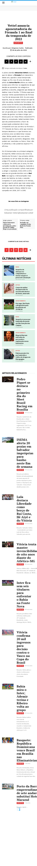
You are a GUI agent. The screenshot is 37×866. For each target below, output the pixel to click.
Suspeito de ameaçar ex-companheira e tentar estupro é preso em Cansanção (23, 273)
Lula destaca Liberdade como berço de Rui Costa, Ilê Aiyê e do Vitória (24, 508)
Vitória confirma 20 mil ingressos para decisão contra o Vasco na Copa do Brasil (24, 647)
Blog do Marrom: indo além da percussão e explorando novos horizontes (22, 339)
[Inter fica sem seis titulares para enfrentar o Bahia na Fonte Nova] (8, 583)
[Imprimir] (25, 62)
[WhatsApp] (21, 62)
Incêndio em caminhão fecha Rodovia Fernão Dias (25, 225)
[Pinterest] (16, 62)
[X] (11, 62)
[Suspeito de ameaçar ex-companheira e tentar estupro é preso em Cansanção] (9, 270)
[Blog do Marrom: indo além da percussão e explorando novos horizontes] (9, 336)
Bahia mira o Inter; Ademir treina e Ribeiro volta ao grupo (23, 698)
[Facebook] (7, 62)
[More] (30, 62)
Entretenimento (21, 300)
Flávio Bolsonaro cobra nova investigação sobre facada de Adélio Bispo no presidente (10, 226)
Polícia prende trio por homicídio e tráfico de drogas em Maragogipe (23, 356)
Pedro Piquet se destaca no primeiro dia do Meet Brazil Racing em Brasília (24, 394)
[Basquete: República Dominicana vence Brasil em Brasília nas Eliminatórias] (8, 740)
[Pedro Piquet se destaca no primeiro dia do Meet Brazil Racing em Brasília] (8, 379)
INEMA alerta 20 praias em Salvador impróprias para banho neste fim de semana (25, 453)
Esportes (18, 43)
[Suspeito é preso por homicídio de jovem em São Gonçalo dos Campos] (9, 320)
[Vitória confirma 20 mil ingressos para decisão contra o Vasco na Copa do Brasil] (8, 632)
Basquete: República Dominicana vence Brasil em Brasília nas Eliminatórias (27, 750)
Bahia (17, 266)
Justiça (18, 284)
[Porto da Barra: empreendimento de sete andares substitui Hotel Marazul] (8, 786)
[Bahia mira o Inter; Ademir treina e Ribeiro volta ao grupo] (8, 686)
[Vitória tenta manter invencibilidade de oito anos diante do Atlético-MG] (8, 544)
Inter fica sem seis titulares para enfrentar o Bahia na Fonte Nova (24, 594)
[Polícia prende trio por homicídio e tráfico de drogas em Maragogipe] (9, 354)
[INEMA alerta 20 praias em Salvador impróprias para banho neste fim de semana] (8, 440)
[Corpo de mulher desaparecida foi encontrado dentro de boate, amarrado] (9, 288)
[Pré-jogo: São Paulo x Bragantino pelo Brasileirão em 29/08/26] (9, 304)
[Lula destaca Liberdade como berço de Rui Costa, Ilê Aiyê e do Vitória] (8, 497)
